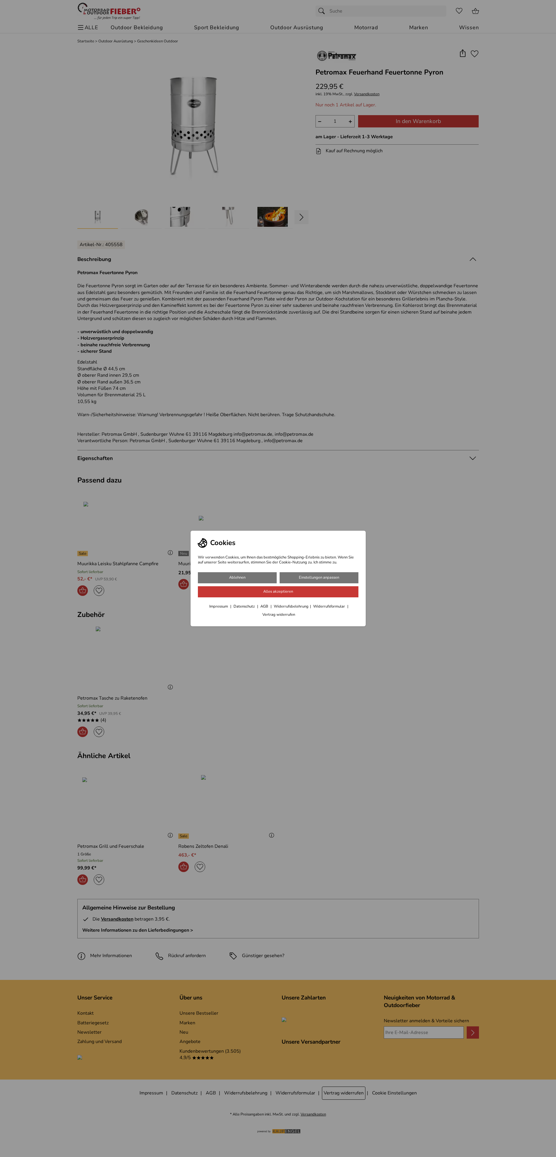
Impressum (219, 606)
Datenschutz (244, 606)
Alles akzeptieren (278, 591)
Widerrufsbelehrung (291, 606)
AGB (264, 606)
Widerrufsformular (329, 606)
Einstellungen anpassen (319, 577)
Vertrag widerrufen (278, 614)
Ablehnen (237, 577)
